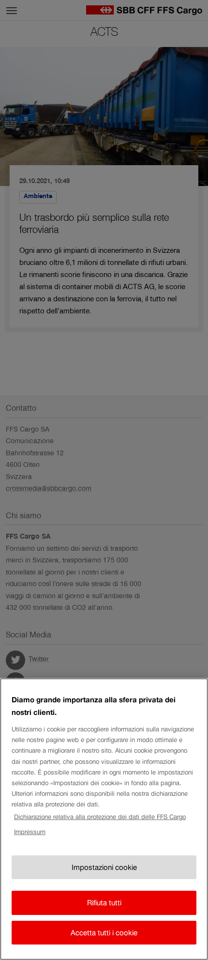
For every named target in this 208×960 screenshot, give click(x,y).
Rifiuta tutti (104, 902)
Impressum (29, 832)
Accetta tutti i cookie (104, 933)
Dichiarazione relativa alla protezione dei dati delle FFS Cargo (100, 817)
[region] (104, 819)
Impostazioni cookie (104, 867)
